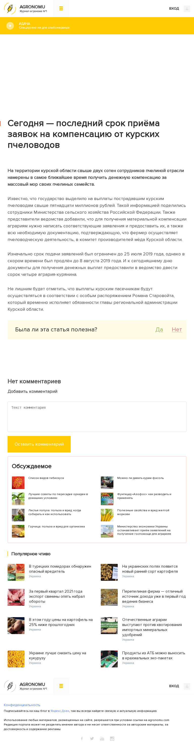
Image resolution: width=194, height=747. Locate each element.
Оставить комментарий (39, 444)
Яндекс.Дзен (60, 711)
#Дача (44, 25)
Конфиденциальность (22, 705)
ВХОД (174, 8)
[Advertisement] (97, 72)
